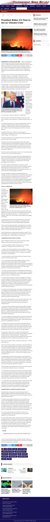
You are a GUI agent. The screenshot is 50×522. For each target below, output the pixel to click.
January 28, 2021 (6, 26)
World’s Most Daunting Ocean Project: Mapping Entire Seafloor (5, 491)
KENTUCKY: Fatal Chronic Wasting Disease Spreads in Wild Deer (41, 19)
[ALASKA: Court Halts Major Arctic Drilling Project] (17, 484)
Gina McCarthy (13, 454)
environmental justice (20, 451)
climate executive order (7, 451)
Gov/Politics (19, 6)
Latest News (20, 26)
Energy (12, 6)
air (5, 449)
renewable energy (23, 456)
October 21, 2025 (37, 31)
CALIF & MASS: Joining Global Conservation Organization (40, 30)
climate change (22, 449)
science (4, 458)
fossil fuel (4, 454)
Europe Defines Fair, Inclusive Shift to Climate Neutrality (27, 491)
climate (14, 449)
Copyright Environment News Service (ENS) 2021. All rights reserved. (17, 433)
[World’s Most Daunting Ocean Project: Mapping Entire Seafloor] (6, 484)
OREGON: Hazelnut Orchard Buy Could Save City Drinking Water (40, 24)
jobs (19, 454)
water (9, 458)
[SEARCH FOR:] (21, 8)
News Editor (13, 26)
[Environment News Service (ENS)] (25, 4)
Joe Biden (25, 454)
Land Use (39, 6)
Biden (9, 449)
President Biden (12, 456)
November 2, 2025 (38, 20)
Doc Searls (24, 207)
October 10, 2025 (37, 36)
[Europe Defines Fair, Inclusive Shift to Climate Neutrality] (27, 484)
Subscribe (13, 8)
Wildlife (26, 6)
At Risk (2, 6)
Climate (7, 6)
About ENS (6, 8)
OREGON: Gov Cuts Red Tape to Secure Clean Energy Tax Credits (40, 34)
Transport (32, 6)
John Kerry (4, 456)
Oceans (44, 6)
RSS (1, 8)
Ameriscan (38, 15)
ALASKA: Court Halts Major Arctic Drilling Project (16, 490)
